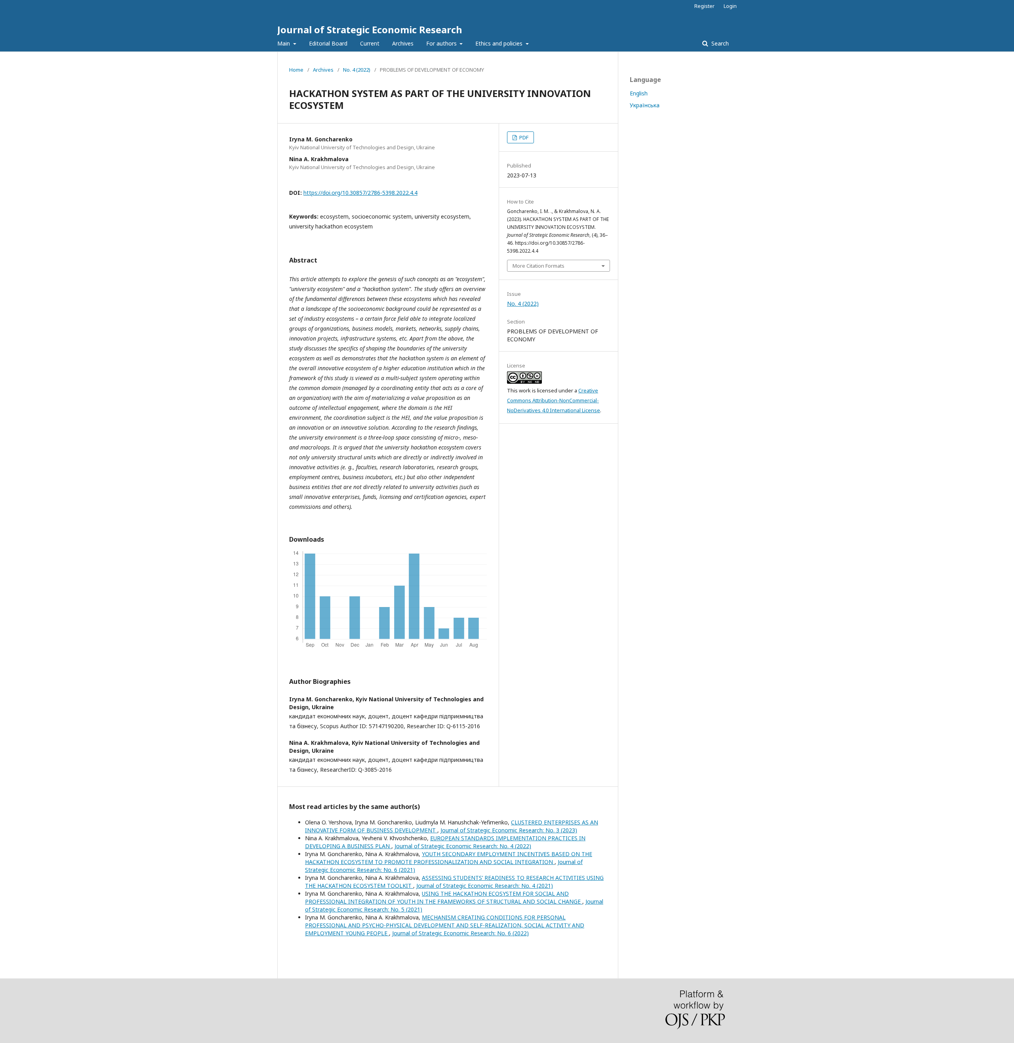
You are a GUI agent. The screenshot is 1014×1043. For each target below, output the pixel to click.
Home (296, 69)
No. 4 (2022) (356, 69)
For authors (442, 43)
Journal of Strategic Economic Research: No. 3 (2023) (508, 830)
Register (704, 6)
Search (719, 43)
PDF (523, 137)
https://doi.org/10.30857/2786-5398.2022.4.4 (360, 192)
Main (284, 43)
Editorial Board (328, 43)
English (639, 93)
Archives (403, 43)
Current (369, 43)
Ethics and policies (499, 43)
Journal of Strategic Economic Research (369, 29)
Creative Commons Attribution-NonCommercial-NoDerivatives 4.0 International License (553, 400)
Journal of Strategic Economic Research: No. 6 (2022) (460, 933)
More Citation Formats (538, 265)
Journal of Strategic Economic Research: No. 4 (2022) (463, 846)
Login (730, 6)
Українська (644, 105)
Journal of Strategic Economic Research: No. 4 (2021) (484, 885)
